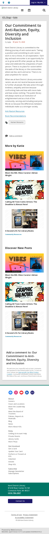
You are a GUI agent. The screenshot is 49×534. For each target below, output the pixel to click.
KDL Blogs (6, 17)
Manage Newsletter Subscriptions (16, 472)
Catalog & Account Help (17, 433)
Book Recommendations (15, 116)
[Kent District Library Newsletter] (32, 392)
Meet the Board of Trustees (15, 412)
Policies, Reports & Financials (15, 417)
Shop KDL (12, 464)
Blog (10, 421)
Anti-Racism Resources (14, 111)
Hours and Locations (16, 404)
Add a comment (15, 136)
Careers (11, 401)
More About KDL (15, 426)
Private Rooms (14, 436)
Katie (15, 17)
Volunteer (12, 459)
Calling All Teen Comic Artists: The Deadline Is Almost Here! (21, 203)
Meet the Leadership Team (16, 407)
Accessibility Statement (24, 517)
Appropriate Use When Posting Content (22, 373)
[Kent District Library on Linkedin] (27, 392)
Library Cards (13, 439)
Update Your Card (15, 451)
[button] (3, 2)
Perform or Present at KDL (17, 455)
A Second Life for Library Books (19, 231)
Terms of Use (16, 515)
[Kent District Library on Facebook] (10, 392)
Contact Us (20, 501)
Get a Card (12, 448)
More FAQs (12, 441)
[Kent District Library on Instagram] (16, 392)
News (10, 424)
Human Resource (16, 122)
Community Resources (13, 234)
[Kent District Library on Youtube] (21, 392)
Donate (11, 461)
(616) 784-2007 (14, 493)
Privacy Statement (30, 515)
